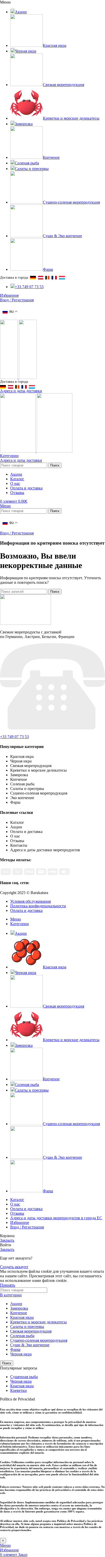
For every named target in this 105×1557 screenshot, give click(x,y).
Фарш (15, 1349)
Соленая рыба (22, 1336)
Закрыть (7, 1240)
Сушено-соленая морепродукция (38, 1340)
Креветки (18, 1390)
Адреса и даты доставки (21, 391)
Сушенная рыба (24, 1377)
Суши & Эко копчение (29, 1345)
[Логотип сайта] (9, 377)
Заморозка (19, 1308)
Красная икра (22, 1317)
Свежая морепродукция (30, 1331)
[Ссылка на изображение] (25, 623)
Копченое (18, 1313)
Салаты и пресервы (27, 1326)
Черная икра (21, 1354)
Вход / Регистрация (27, 1227)
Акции (16, 1303)
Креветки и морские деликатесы (38, 1322)
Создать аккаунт (14, 1267)
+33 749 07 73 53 (14, 736)
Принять (7, 1285)
